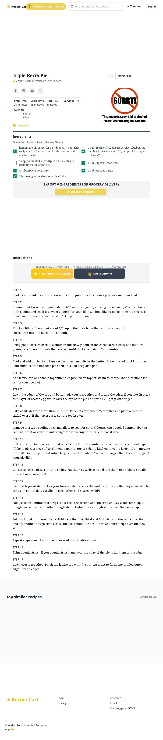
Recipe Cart (25, 699)
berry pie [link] (23, 125)
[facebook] (15, 91)
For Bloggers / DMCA (122, 708)
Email (113, 703)
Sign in (152, 6)
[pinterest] (24, 91)
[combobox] (96, 7)
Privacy (62, 703)
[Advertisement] (81, 40)
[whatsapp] (40, 91)
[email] (32, 91)
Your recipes (124, 75)
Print (143, 76)
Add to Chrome (102, 273)
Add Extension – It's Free (48, 6)
